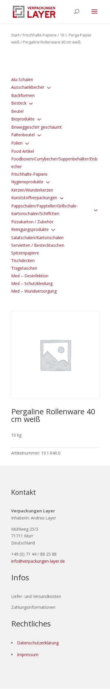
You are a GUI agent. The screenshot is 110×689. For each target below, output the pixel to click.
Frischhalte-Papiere (40, 35)
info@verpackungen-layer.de (38, 561)
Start (15, 35)
